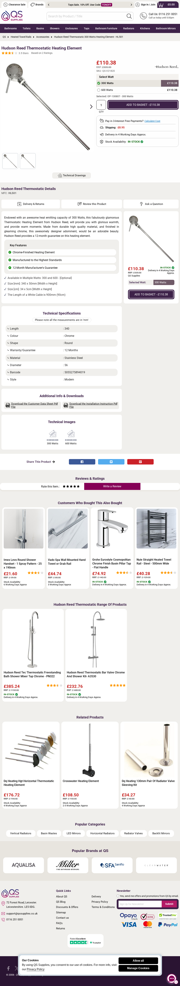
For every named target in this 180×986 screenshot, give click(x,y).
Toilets (26, 28)
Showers (54, 28)
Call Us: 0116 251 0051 (163, 14)
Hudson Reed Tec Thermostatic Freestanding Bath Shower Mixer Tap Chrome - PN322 (32, 674)
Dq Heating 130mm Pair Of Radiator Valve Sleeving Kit (148, 783)
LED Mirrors (74, 833)
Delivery (96, 896)
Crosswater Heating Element (81, 781)
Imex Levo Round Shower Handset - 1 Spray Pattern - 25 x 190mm (23, 563)
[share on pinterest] (140, 461)
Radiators (128, 28)
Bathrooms (10, 28)
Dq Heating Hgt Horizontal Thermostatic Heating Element (29, 783)
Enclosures (71, 28)
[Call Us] (143, 15)
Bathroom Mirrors (166, 28)
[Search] (129, 16)
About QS (61, 896)
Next (131, 5)
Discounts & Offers (67, 907)
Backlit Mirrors (161, 833)
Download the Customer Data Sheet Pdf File (34, 405)
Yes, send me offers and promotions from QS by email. (149, 896)
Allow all (138, 960)
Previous (48, 5)
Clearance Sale (17, 4)
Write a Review (112, 486)
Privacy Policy (100, 901)
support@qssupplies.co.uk (22, 913)
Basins (40, 28)
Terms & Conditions (103, 907)
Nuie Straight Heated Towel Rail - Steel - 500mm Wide (154, 561)
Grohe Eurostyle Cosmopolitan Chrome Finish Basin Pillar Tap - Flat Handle (111, 563)
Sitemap (61, 912)
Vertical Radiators (20, 833)
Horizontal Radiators (102, 833)
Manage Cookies (138, 968)
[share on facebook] (82, 461)
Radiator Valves (133, 833)
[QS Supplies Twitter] (17, 968)
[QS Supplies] (11, 15)
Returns (60, 928)
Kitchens (145, 28)
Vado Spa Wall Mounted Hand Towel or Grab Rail (67, 561)
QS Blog (60, 901)
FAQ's (59, 923)
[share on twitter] (111, 461)
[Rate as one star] (64, 487)
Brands (39, 4)
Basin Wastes (49, 833)
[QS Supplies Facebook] (8, 968)
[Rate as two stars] (65, 487)
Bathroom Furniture (106, 28)
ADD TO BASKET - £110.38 (143, 104)
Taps (86, 28)
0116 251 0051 (14, 919)
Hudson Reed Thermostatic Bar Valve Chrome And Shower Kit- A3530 (96, 674)
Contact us (62, 917)
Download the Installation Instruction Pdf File (93, 405)
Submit (169, 904)
